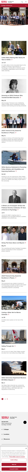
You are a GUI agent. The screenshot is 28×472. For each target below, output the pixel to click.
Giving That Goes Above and (13, 243)
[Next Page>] (7, 399)
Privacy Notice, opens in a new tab (17, 457)
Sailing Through (8, 346)
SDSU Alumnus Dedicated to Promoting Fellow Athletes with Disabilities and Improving (14, 169)
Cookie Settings (14, 460)
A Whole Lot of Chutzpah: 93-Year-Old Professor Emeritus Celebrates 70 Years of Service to (14, 208)
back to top (25, 422)
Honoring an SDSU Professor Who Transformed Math (12, 96)
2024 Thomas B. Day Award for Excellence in (11, 277)
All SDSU (26, 2)
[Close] (26, 448)
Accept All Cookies (14, 469)
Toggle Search (22, 2)
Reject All (14, 464)
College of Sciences (6, 5)
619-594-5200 (5, 421)
